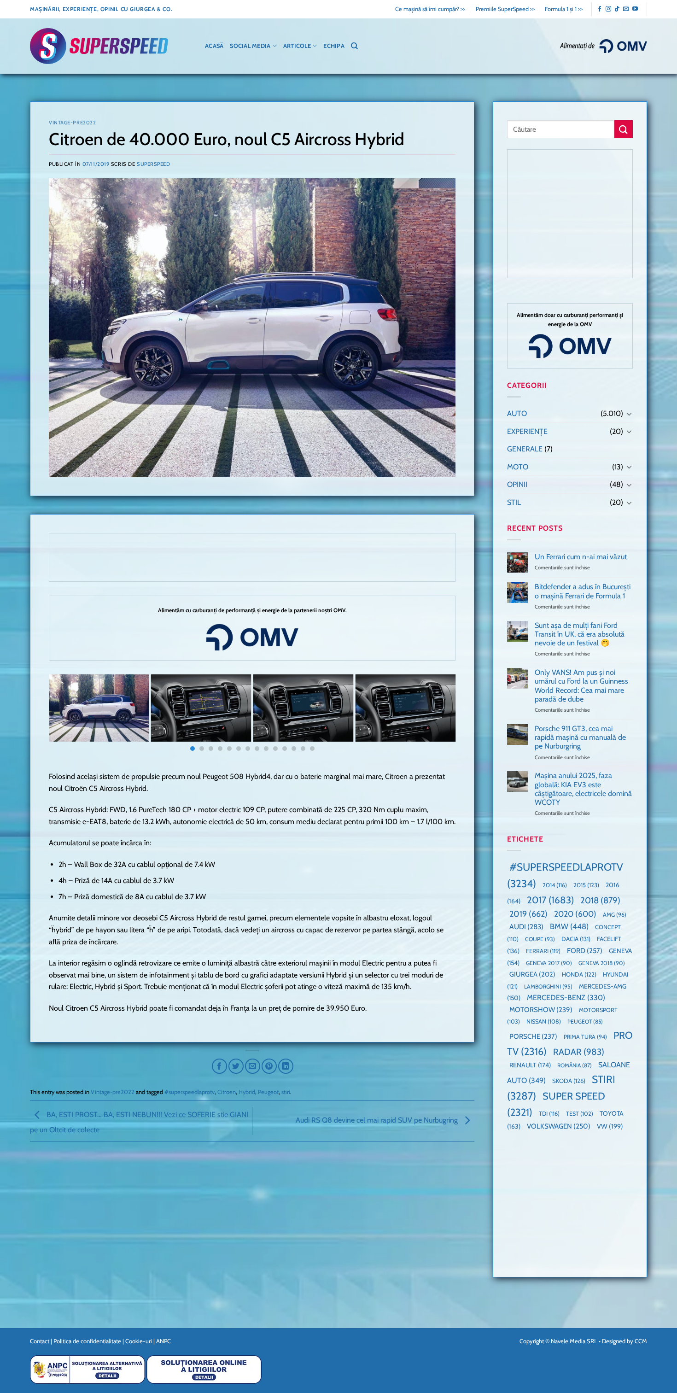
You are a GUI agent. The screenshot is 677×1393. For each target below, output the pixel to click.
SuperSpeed (153, 164)
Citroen (226, 1092)
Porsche (533, 1036)
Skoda (568, 1080)
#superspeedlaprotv (189, 1092)
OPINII (517, 484)
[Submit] (623, 129)
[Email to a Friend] (252, 1066)
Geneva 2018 (601, 963)
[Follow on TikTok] (617, 9)
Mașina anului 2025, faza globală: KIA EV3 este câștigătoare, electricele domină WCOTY (583, 789)
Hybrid (247, 1092)
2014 (555, 885)
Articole (297, 45)
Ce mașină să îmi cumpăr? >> (430, 9)
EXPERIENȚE (527, 431)
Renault (530, 1065)
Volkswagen (558, 1126)
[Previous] (67, 715)
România (574, 1065)
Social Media (250, 45)
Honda (579, 974)
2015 (586, 885)
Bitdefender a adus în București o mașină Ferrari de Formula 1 (582, 591)
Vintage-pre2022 (72, 122)
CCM (641, 1341)
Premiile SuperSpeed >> (505, 9)
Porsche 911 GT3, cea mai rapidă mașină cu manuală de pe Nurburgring (580, 737)
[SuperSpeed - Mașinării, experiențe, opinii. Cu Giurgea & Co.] (99, 46)
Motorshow (540, 1010)
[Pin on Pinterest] (269, 1066)
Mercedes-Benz (566, 997)
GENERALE (525, 449)
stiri (285, 1092)
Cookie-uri (138, 1341)
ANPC (163, 1341)
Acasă (214, 45)
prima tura (585, 1036)
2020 (575, 914)
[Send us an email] (626, 9)
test (579, 1113)
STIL (514, 502)
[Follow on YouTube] (635, 9)
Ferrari (543, 950)
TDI (549, 1113)
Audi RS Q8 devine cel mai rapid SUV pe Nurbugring (378, 1120)
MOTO (517, 466)
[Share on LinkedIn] (285, 1066)
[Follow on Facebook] (599, 9)
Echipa (333, 45)
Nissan (543, 1021)
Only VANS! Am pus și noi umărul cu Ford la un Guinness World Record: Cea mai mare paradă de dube (581, 685)
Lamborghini (548, 986)
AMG (614, 914)
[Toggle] (629, 413)
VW (610, 1126)
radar (578, 1052)
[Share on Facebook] (219, 1066)
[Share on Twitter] (236, 1066)
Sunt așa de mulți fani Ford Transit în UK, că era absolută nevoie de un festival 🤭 (579, 634)
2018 (600, 900)
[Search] (354, 46)
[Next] (436, 715)
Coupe (540, 939)
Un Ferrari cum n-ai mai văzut (581, 556)
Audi (526, 926)
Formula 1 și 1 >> (564, 9)
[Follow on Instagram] (608, 9)
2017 (550, 900)
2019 (528, 914)
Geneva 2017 (549, 963)
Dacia (575, 938)
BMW (569, 926)
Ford (584, 950)
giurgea (532, 974)
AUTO (517, 413)
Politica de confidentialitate (87, 1341)
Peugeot (268, 1092)
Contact (39, 1341)
